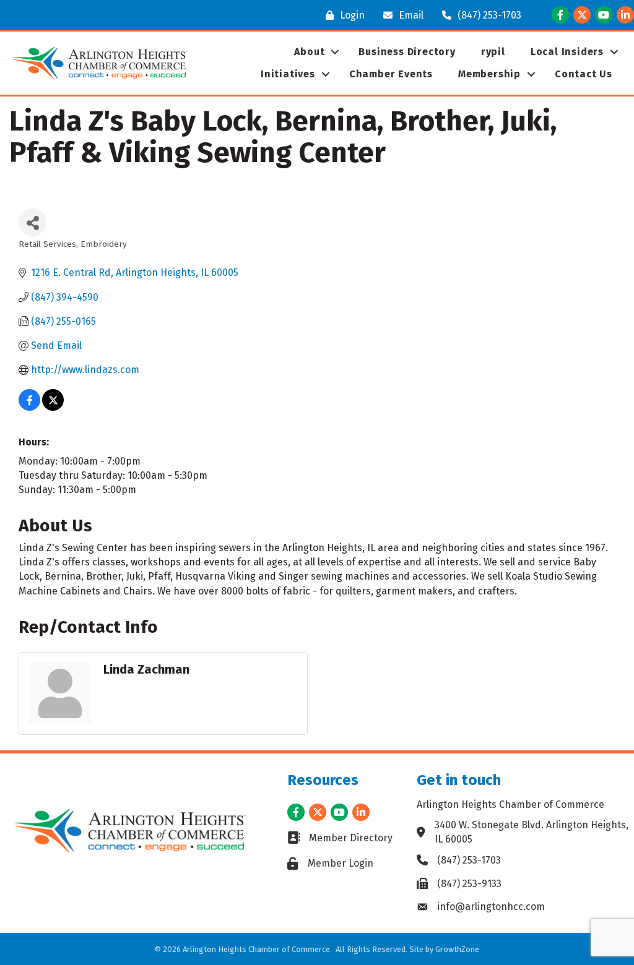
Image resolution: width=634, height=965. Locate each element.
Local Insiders (567, 52)
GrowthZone (457, 949)
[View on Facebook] (29, 407)
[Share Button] (32, 222)
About (309, 52)
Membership (489, 74)
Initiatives (288, 74)
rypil (493, 52)
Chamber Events (391, 74)
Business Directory (406, 52)
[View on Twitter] (53, 407)
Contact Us (583, 74)
